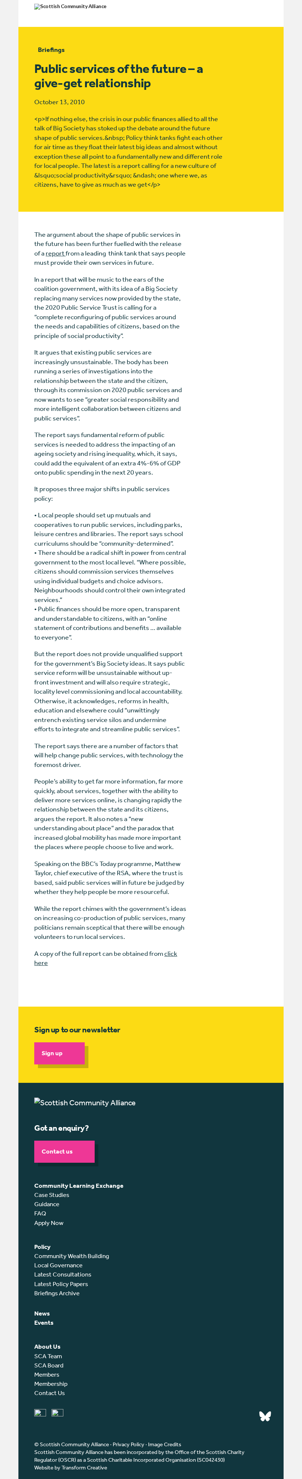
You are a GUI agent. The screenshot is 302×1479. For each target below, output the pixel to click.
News (42, 1313)
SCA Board (48, 1365)
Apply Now (48, 1222)
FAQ (40, 1213)
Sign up (52, 1053)
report (56, 253)
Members (46, 1374)
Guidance (46, 1204)
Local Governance (58, 1265)
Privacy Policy (128, 1444)
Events (43, 1322)
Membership (50, 1383)
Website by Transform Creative (70, 1467)
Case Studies (51, 1194)
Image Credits (164, 1444)
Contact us (57, 1151)
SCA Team (48, 1356)
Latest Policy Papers (61, 1284)
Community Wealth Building (71, 1256)
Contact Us (49, 1393)
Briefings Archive (57, 1293)
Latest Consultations (62, 1274)
